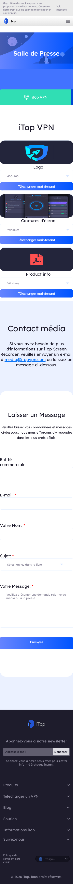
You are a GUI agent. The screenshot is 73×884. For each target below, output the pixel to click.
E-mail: (8, 494)
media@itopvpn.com (25, 359)
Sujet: (7, 555)
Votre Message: (16, 586)
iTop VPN (10, 21)
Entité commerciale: (13, 462)
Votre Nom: (12, 525)
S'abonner (60, 751)
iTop (36, 724)
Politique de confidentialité (11, 857)
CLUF (6, 862)
